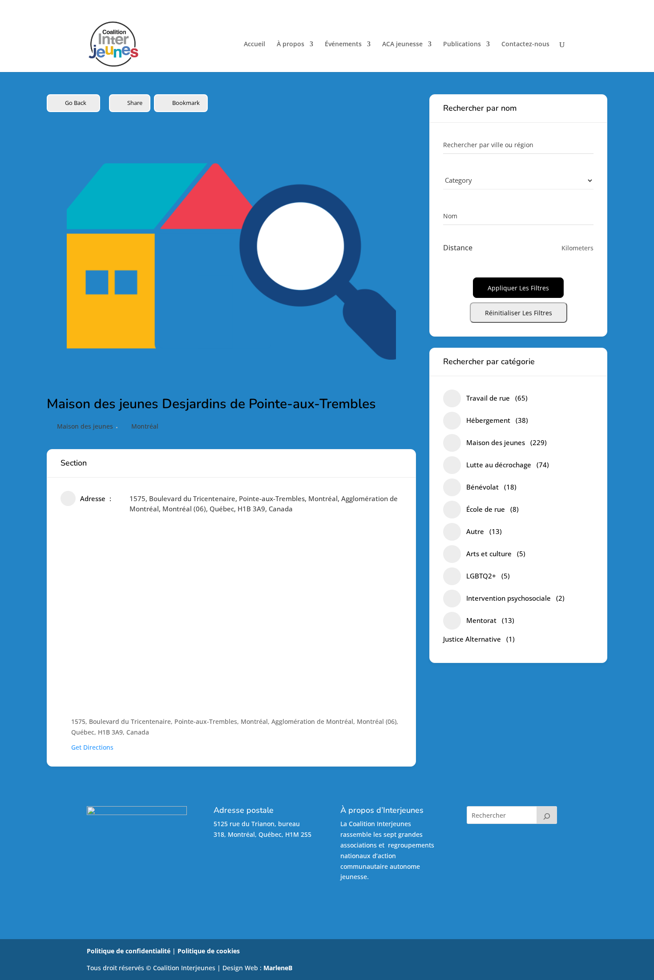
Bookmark (186, 103)
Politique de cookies (209, 951)
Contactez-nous (525, 44)
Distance (457, 248)
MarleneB (277, 968)
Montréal (144, 426)
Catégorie (457, 180)
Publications (462, 44)
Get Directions (92, 747)
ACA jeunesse (402, 44)
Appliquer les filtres (518, 288)
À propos (290, 44)
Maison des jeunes (85, 426)
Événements (343, 44)
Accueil (254, 44)
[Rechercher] (547, 815)
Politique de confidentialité (128, 951)
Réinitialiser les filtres (518, 313)
